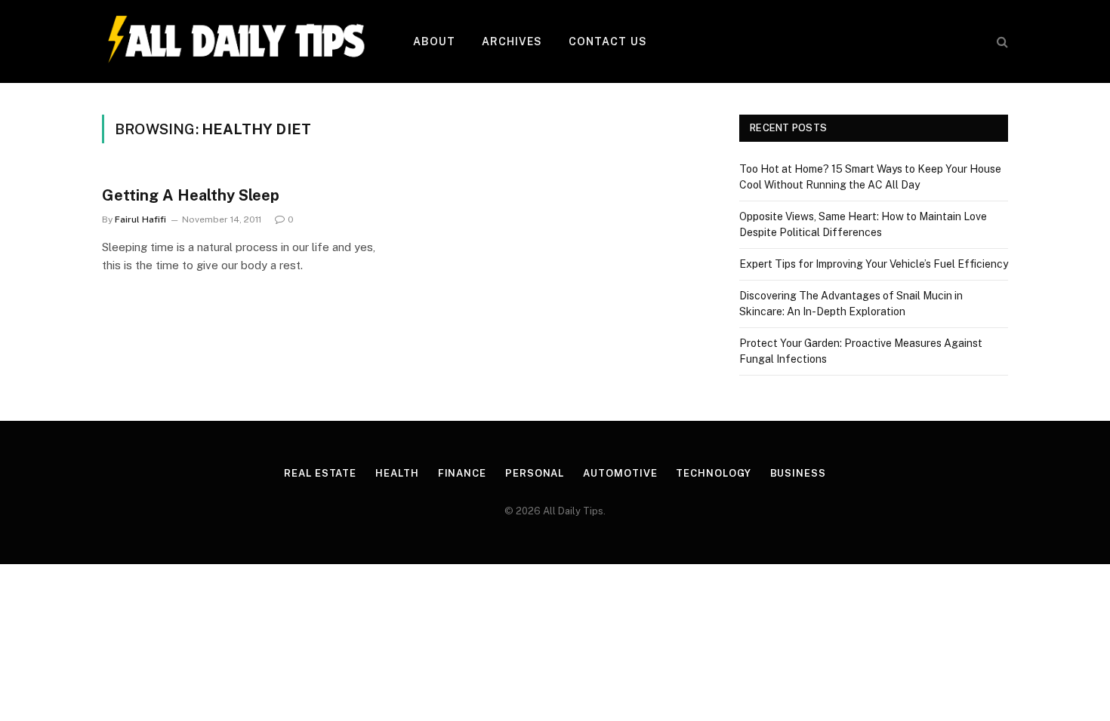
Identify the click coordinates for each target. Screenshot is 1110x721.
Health (396, 473)
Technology (713, 473)
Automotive (620, 473)
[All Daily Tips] (238, 41)
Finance (462, 473)
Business (798, 473)
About (434, 41)
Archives (512, 41)
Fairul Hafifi (140, 219)
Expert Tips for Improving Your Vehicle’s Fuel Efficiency (873, 264)
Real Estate (320, 473)
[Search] (1001, 42)
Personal (534, 473)
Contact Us (608, 41)
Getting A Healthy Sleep (190, 195)
